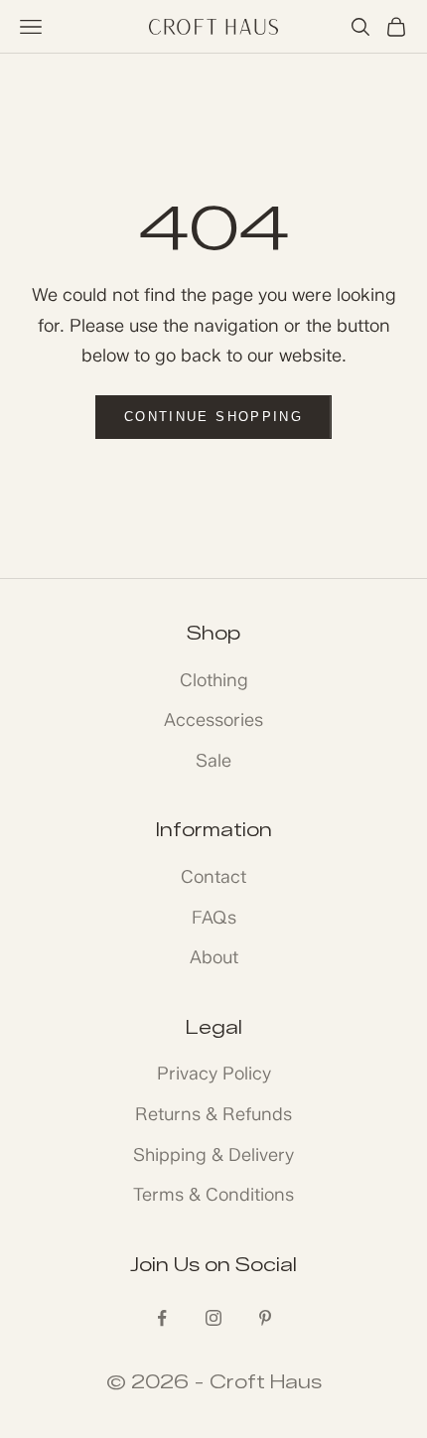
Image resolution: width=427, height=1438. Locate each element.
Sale (213, 761)
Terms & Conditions (213, 1195)
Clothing (214, 680)
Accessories (213, 720)
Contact (213, 877)
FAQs (214, 918)
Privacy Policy (214, 1073)
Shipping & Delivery (213, 1155)
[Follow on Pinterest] (265, 1318)
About (214, 957)
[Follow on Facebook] (162, 1318)
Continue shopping (213, 416)
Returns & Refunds (213, 1114)
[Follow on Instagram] (213, 1318)
